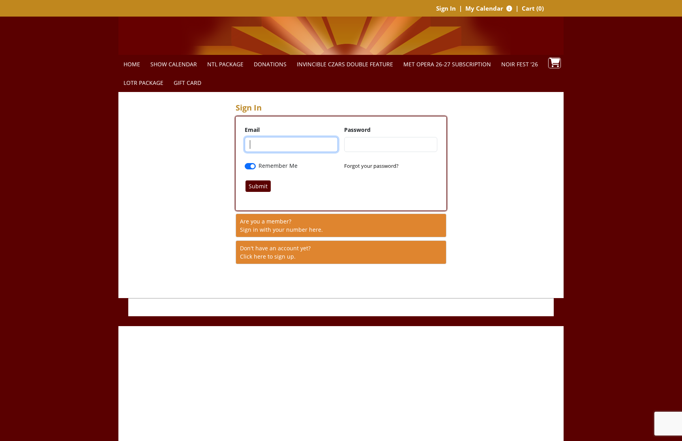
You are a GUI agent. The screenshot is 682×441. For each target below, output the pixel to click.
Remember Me (278, 165)
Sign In (446, 8)
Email (252, 129)
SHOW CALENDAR (173, 64)
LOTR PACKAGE (143, 82)
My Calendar (485, 8)
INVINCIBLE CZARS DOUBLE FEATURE (345, 64)
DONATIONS (270, 64)
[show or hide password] (431, 130)
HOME (132, 64)
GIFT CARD (187, 82)
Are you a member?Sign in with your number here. (281, 225)
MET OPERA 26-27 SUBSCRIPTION (447, 64)
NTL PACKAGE (225, 64)
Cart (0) (533, 8)
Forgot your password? (371, 165)
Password (357, 129)
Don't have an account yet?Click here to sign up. (275, 252)
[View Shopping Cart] (554, 63)
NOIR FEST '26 (519, 64)
